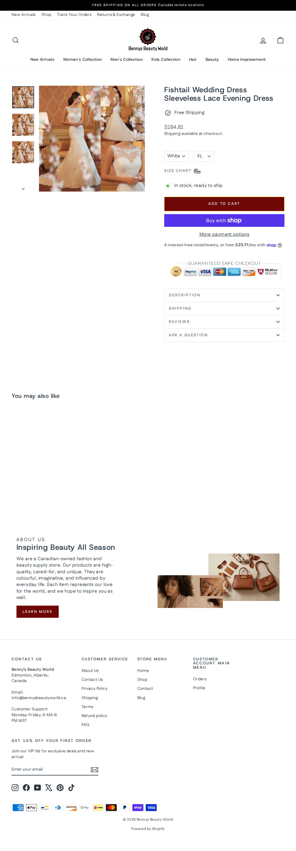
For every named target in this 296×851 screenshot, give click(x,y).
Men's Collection (126, 59)
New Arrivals (24, 15)
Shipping (172, 134)
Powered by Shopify (147, 828)
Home (143, 671)
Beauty (212, 59)
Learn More (38, 611)
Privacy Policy (95, 689)
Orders (199, 679)
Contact (145, 689)
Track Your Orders (74, 15)
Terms (87, 707)
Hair (193, 59)
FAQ (86, 725)
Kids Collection (165, 59)
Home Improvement (247, 59)
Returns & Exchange (116, 15)
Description (185, 295)
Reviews (179, 321)
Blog (145, 15)
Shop (46, 15)
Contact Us (92, 680)
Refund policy (95, 716)
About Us (90, 671)
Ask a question (188, 335)
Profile (199, 688)
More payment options (224, 234)
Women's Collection (82, 59)
